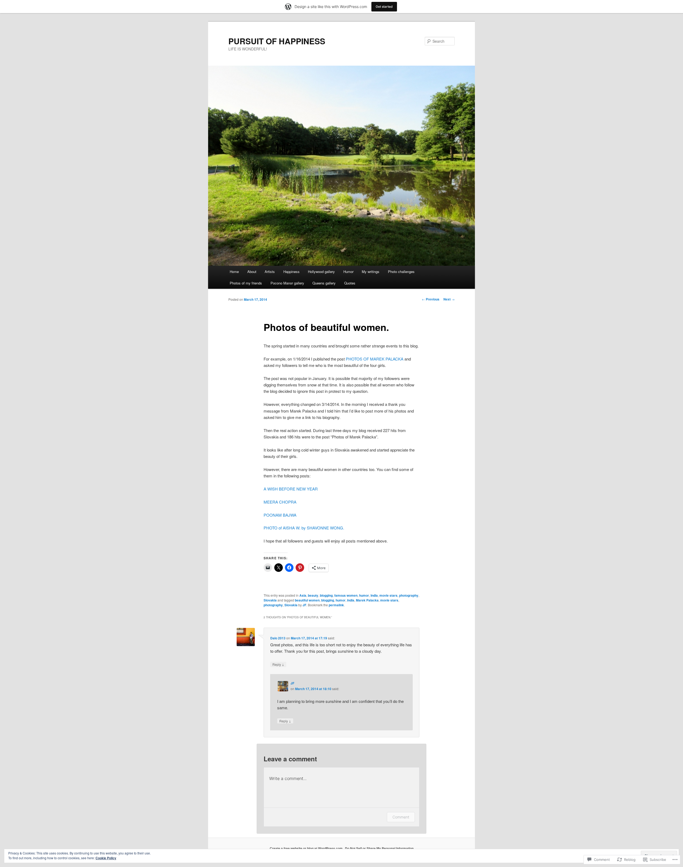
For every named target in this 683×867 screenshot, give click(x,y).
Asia (302, 595)
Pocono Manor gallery (287, 283)
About (251, 271)
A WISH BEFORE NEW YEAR (291, 489)
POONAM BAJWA (280, 515)
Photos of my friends (246, 283)
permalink (336, 605)
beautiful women (307, 600)
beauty (313, 595)
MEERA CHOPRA (280, 502)
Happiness (291, 271)
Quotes (349, 283)
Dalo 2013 (277, 638)
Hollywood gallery (321, 271)
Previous (430, 299)
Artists (270, 271)
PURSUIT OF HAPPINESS (276, 41)
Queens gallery (324, 283)
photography (408, 595)
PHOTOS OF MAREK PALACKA (374, 359)
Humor (348, 271)
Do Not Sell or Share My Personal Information (379, 848)
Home (234, 271)
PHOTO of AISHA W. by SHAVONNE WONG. (304, 528)
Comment (400, 817)
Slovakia (270, 600)
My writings (370, 271)
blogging (326, 595)
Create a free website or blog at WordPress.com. (306, 848)
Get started (384, 7)
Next (449, 299)
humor (364, 595)
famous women (346, 595)
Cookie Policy (106, 858)
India (374, 595)
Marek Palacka (367, 600)
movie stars (388, 595)
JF (304, 605)
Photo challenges (401, 271)
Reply (278, 664)
